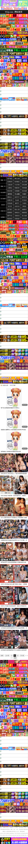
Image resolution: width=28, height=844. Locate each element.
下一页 (22, 655)
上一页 (7, 655)
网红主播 (17, 178)
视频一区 (3, 180)
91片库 (10, 206)
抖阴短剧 (17, 218)
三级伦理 (9, 184)
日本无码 (24, 178)
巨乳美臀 (24, 184)
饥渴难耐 (17, 191)
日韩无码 (24, 218)
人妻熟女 (9, 187)
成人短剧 (24, 215)
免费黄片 (24, 209)
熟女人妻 (17, 209)
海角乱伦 (17, 212)
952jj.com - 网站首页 (13, 12)
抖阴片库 (3, 211)
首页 (2, 655)
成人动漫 (24, 181)
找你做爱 (24, 191)
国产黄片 (9, 209)
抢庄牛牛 (17, 197)
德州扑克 (24, 197)
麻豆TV (17, 203)
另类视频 (24, 187)
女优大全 (17, 206)
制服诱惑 (24, 212)
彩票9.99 (9, 200)
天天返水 (24, 200)
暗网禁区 (9, 212)
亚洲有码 (9, 181)
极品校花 (9, 218)
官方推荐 (3, 198)
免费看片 (3, 217)
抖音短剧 (9, 203)
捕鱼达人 (9, 197)
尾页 (15, 658)
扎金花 (17, 200)
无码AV (3, 204)
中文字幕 (17, 184)
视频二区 (3, 186)
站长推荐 (3, 192)
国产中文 (9, 215)
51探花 (24, 203)
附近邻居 (9, 191)
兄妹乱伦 (17, 215)
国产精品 (9, 178)
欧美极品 (17, 181)
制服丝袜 (17, 187)
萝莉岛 (24, 206)
